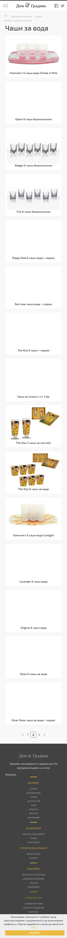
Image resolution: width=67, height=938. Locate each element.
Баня (33, 805)
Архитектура (33, 854)
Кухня (33, 797)
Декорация (33, 817)
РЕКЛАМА (10, 774)
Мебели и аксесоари (33, 834)
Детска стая (33, 801)
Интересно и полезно (33, 874)
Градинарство (33, 897)
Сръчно (34, 883)
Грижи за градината (33, 907)
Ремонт (33, 858)
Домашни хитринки (33, 879)
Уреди (33, 838)
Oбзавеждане (33, 828)
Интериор (33, 782)
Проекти (33, 813)
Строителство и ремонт (33, 848)
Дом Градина (31, 5)
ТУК (33, 927)
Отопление (34, 842)
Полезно (33, 912)
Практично (33, 868)
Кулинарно (33, 887)
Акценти (33, 809)
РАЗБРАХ (34, 932)
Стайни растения (34, 903)
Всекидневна (34, 793)
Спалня (33, 788)
